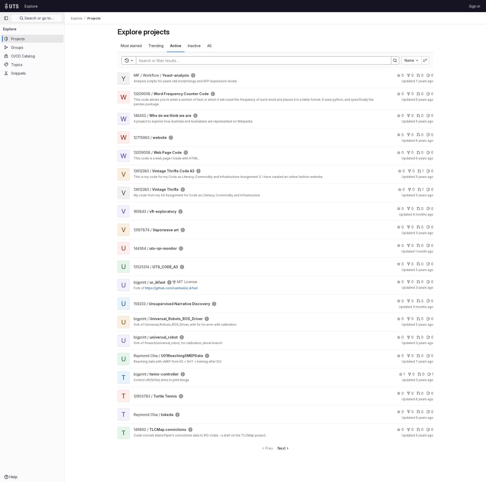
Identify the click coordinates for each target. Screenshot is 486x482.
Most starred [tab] (131, 46)
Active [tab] (175, 46)
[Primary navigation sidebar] (6, 18)
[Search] (395, 60)
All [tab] (209, 46)
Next (282, 448)
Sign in (474, 6)
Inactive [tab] (194, 46)
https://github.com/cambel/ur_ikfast (171, 288)
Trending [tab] (156, 46)
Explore (31, 6)
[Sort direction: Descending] (425, 60)
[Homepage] (12, 6)
